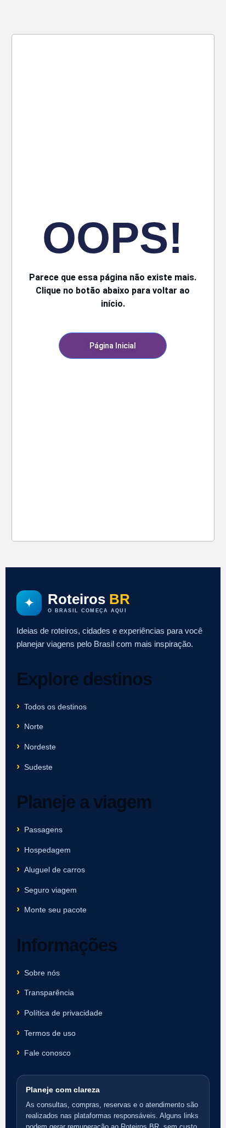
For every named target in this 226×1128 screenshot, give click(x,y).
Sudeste (38, 767)
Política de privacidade (63, 1012)
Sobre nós (42, 972)
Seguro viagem (50, 890)
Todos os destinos (55, 706)
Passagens (43, 829)
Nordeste (40, 746)
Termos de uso (50, 1033)
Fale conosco (47, 1052)
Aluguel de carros (54, 869)
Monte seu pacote (55, 909)
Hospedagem (47, 849)
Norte (33, 726)
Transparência (49, 992)
